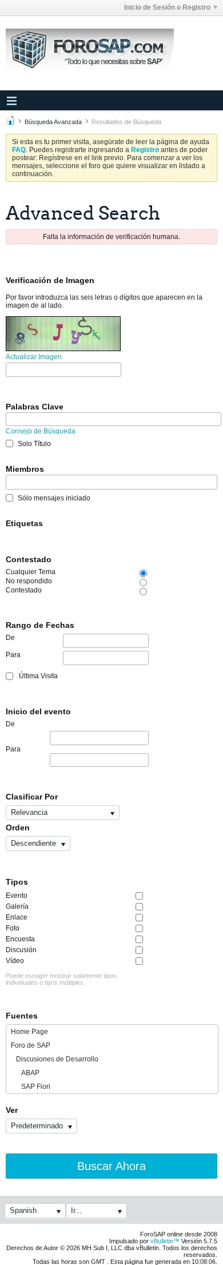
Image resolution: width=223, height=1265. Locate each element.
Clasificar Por (32, 796)
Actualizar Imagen (34, 357)
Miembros (25, 469)
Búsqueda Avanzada (53, 121)
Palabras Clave (34, 406)
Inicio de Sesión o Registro (167, 7)
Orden (18, 827)
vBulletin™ (165, 1241)
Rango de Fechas (40, 625)
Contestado (28, 559)
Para (13, 655)
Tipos (17, 881)
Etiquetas (24, 523)
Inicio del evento (38, 711)
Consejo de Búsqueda (40, 431)
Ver (12, 1110)
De (10, 638)
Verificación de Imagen (50, 280)
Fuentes (22, 1015)
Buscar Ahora (111, 1166)
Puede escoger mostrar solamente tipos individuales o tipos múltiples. (61, 979)
